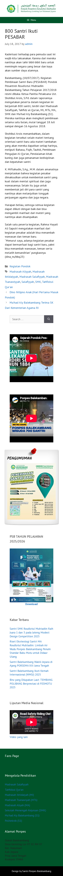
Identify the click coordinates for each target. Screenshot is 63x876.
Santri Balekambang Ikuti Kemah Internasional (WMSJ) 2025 (29, 672)
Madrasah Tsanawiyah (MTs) (21, 800)
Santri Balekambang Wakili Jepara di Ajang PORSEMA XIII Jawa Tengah (31, 664)
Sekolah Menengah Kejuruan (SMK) (25, 810)
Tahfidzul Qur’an (14, 789)
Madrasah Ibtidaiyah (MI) (19, 795)
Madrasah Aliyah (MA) (17, 805)
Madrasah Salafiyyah (32, 276)
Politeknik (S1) (13, 820)
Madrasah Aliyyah (20, 271)
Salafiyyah (27, 282)
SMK (38, 282)
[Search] (48, 319)
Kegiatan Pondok (20, 266)
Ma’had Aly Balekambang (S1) (22, 815)
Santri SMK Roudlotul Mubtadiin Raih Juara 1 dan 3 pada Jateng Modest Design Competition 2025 (31, 632)
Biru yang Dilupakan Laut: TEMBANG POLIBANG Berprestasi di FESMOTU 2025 (31, 683)
